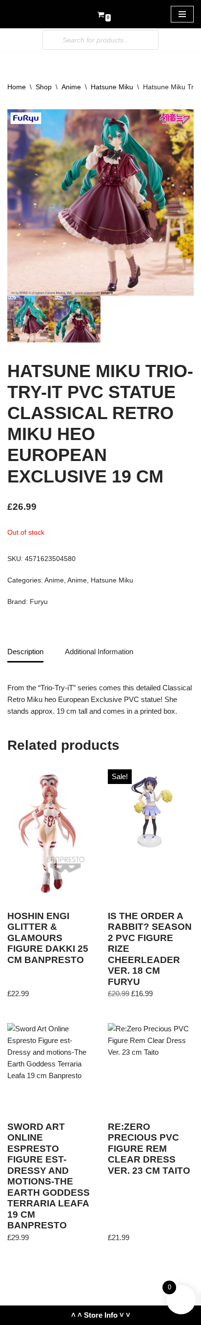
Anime (71, 87)
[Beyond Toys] (36, 14)
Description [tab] (25, 651)
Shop (44, 87)
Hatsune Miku (112, 87)
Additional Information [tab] (99, 651)
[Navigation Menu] (182, 14)
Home (16, 87)
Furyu (39, 601)
